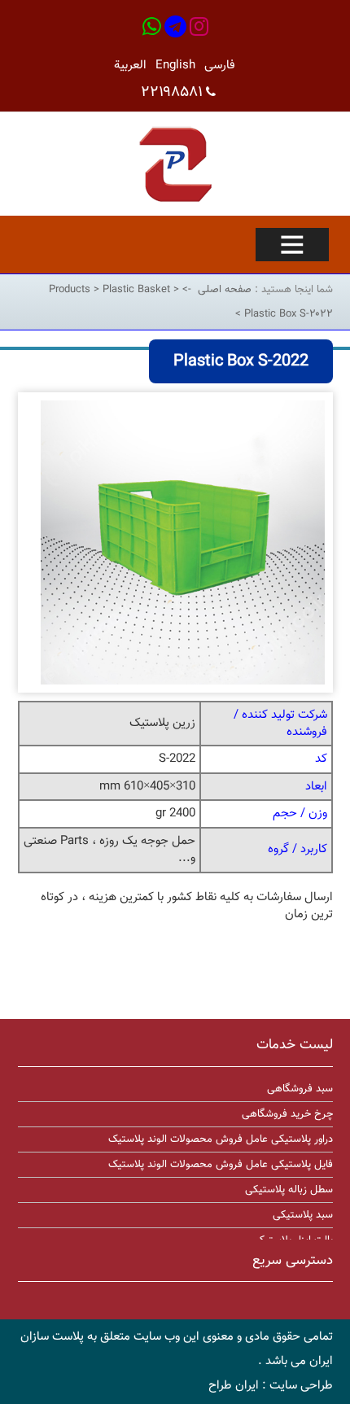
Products (71, 290)
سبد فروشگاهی (300, 1089)
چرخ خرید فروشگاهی (287, 1114)
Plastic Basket (138, 290)
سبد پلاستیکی (303, 1215)
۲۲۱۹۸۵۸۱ (172, 92)
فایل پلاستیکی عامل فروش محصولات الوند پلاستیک (220, 1165)
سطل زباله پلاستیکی (289, 1190)
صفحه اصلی (225, 290)
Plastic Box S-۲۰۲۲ (287, 314)
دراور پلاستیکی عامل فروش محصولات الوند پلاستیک (220, 1139)
